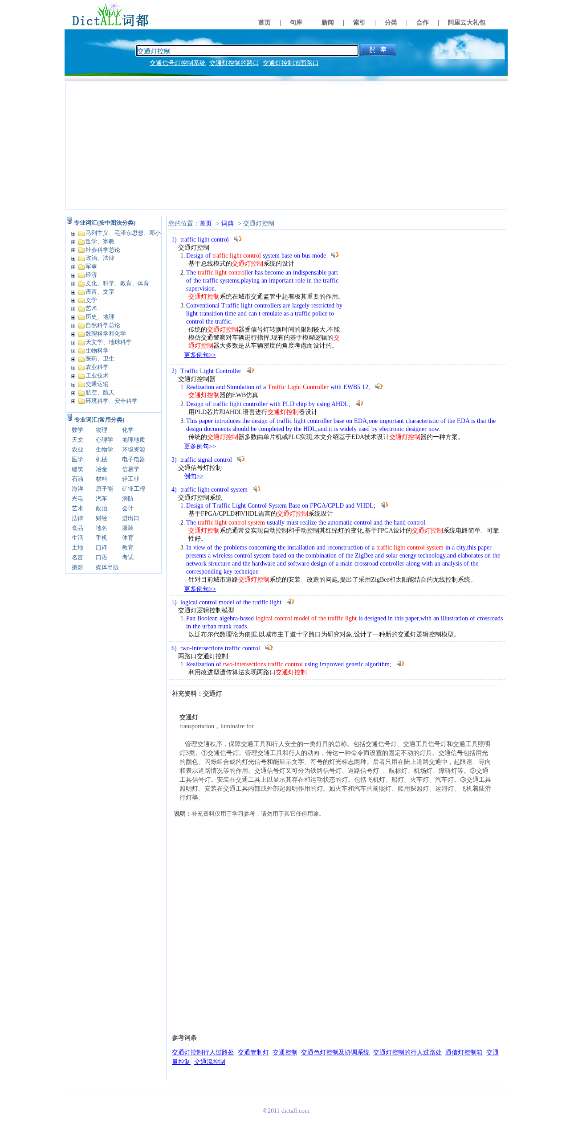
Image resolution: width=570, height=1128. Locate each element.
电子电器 (133, 459)
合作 (422, 22)
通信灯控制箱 (464, 1052)
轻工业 (130, 479)
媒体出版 (107, 567)
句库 (296, 22)
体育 (128, 537)
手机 (101, 537)
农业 (77, 449)
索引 (359, 22)
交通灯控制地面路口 (291, 63)
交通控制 (285, 1052)
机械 (101, 459)
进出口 (130, 518)
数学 (77, 430)
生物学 (104, 449)
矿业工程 (133, 488)
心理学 (104, 439)
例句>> (194, 476)
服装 (128, 528)
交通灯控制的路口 (234, 63)
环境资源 (133, 449)
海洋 (77, 488)
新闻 (328, 22)
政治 (101, 508)
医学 (77, 459)
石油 (77, 479)
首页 (264, 22)
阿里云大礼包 (466, 22)
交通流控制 (209, 1061)
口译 (101, 547)
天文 (77, 439)
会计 (128, 508)
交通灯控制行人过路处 (203, 1052)
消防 (128, 498)
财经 (101, 518)
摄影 (77, 567)
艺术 (77, 508)
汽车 (101, 498)
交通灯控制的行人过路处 (407, 1052)
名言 (77, 557)
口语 (101, 557)
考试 (128, 557)
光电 (77, 498)
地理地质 (133, 439)
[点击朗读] (237, 239)
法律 (77, 518)
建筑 (77, 469)
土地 (77, 547)
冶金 (101, 469)
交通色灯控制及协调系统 (335, 1052)
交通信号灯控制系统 (178, 63)
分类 (391, 22)
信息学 (130, 469)
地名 (101, 528)
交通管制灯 (253, 1052)
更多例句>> (200, 355)
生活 (77, 537)
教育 (128, 547)
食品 (77, 528)
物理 (101, 430)
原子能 (104, 488)
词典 (227, 223)
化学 (128, 430)
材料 (101, 479)
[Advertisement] (286, 146)
